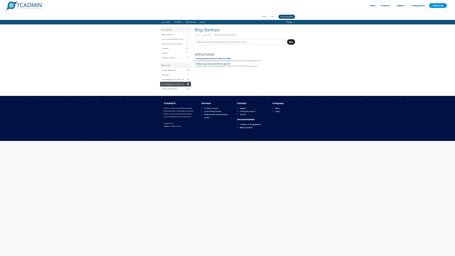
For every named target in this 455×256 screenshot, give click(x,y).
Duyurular (165, 75)
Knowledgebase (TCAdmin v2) (173, 79)
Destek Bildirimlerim (169, 70)
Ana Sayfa (166, 22)
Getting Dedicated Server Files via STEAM (213, 58)
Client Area (438, 5)
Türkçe (264, 16)
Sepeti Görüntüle (286, 17)
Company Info (418, 5)
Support (401, 5)
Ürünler (178, 22)
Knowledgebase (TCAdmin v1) (173, 84)
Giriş (272, 16)
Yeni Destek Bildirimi (169, 89)
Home (372, 5)
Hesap (289, 22)
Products (385, 5)
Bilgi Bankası (191, 22)
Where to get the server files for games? (213, 64)
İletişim (202, 22)
